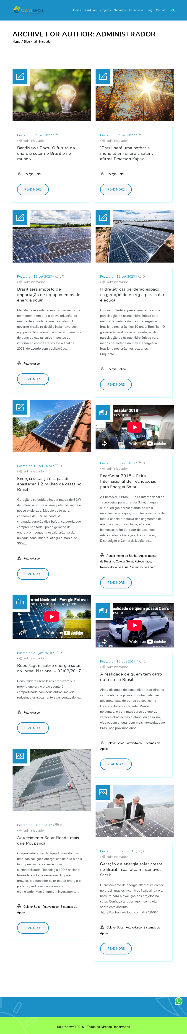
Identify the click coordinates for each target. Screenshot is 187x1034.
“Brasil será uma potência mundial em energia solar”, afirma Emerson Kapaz (126, 153)
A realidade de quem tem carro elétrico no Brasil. (131, 676)
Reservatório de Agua (114, 567)
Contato (161, 10)
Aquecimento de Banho (121, 555)
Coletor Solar (124, 561)
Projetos (105, 10)
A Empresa (136, 10)
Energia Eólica (116, 369)
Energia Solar (32, 174)
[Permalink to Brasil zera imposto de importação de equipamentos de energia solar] (52, 261)
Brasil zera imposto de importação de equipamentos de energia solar (49, 294)
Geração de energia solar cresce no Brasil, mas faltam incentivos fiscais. (131, 869)
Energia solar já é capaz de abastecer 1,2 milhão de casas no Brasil (49, 484)
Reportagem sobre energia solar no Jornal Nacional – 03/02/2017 (49, 668)
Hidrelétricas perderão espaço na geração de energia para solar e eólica (132, 294)
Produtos (90, 10)
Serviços (120, 10)
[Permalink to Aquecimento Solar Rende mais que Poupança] (52, 810)
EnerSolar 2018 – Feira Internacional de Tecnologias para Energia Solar (128, 481)
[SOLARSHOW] (28, 10)
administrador (42, 41)
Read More (33, 190)
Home (77, 10)
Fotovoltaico (31, 363)
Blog (150, 10)
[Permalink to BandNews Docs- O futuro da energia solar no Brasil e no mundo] (52, 120)
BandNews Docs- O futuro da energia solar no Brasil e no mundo (46, 153)
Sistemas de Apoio (142, 567)
